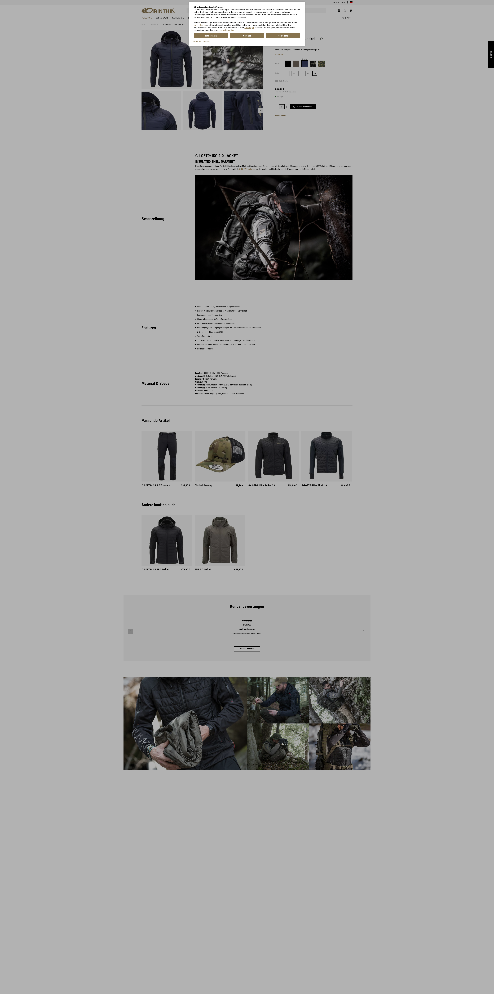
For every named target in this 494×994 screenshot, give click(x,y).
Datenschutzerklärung (227, 30)
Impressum (206, 41)
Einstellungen (249, 28)
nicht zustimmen (200, 25)
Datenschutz (197, 41)
